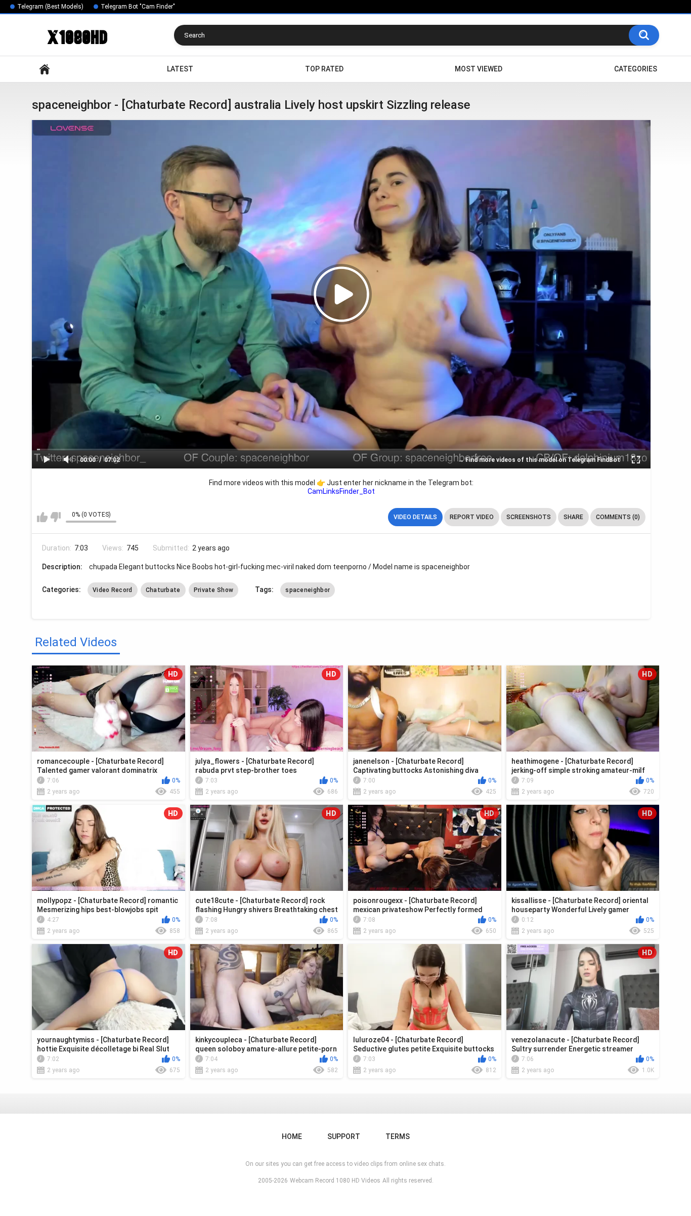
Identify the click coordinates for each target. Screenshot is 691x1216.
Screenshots (528, 517)
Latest (180, 69)
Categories (635, 69)
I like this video (42, 517)
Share (573, 517)
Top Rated (324, 69)
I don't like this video (55, 517)
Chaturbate (163, 590)
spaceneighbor (307, 590)
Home (44, 69)
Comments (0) (618, 517)
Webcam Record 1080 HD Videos (335, 1180)
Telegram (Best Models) (50, 6)
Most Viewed (478, 69)
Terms (397, 1136)
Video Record (113, 590)
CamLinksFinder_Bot (341, 491)
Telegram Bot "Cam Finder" (138, 6)
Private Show (214, 590)
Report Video (472, 517)
